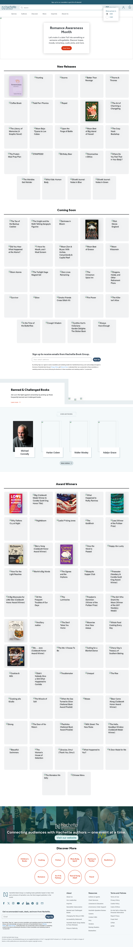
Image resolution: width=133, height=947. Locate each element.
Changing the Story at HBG (75, 916)
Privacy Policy (115, 900)
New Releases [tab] (66, 66)
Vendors (91, 924)
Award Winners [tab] (66, 484)
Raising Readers (94, 927)
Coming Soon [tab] (66, 210)
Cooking (41, 860)
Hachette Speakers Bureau (97, 910)
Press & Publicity (72, 928)
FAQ (90, 920)
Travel (91, 877)
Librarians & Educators (96, 903)
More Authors (65, 463)
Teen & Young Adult (75, 877)
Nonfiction (108, 860)
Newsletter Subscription (74, 907)
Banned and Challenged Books (74, 911)
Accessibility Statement (74, 919)
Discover (35, 14)
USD (111, 14)
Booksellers (92, 930)
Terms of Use (115, 897)
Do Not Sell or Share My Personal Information (118, 911)
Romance (41, 877)
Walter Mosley (81, 452)
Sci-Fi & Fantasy (58, 877)
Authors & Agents (94, 897)
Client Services (93, 900)
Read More (66, 48)
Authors (24, 14)
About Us (65, 14)
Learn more (14, 402)
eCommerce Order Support (97, 907)
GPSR (112, 926)
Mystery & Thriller (92, 860)
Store (44, 14)
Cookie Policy (115, 903)
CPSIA (113, 923)
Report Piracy (115, 916)
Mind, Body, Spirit (74, 860)
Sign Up (97, 359)
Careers (91, 914)
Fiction (58, 860)
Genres (14, 14)
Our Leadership (71, 900)
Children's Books (25, 860)
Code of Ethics (115, 907)
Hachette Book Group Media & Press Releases (75, 924)
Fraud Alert (114, 919)
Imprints (54, 14)
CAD (111, 17)
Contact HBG (93, 917)
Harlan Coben (53, 452)
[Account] (123, 7)
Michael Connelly (24, 452)
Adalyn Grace (109, 452)
